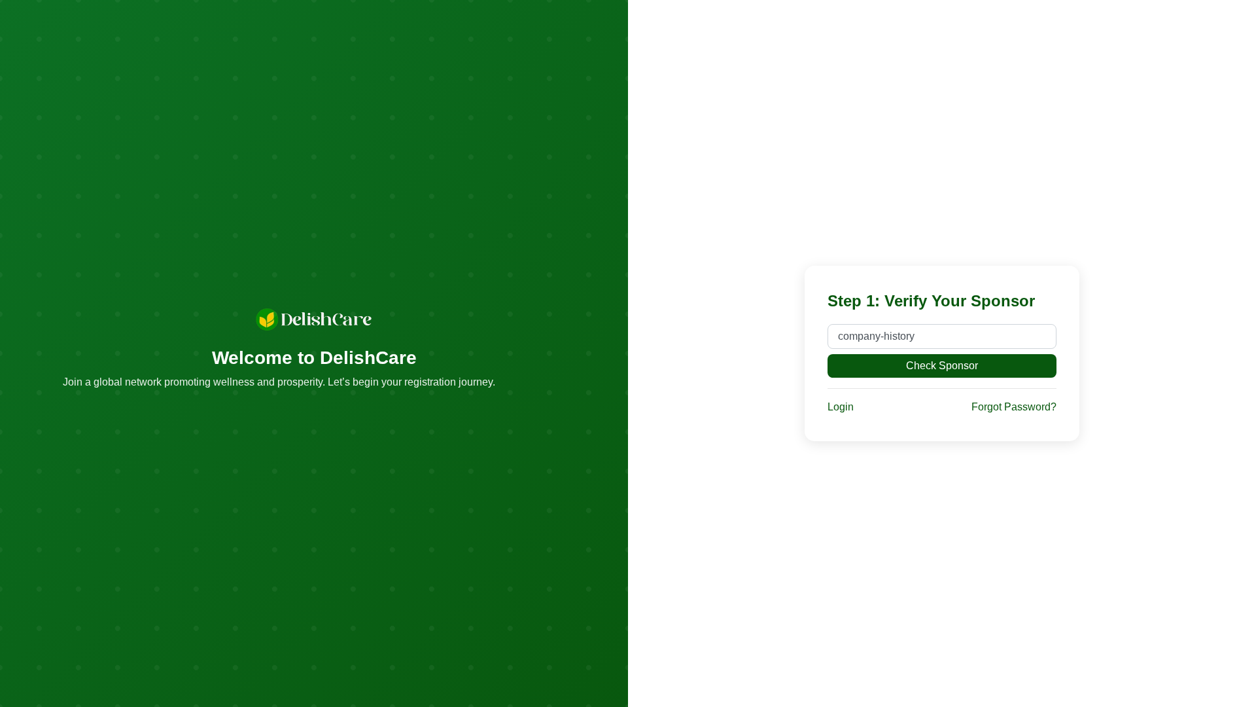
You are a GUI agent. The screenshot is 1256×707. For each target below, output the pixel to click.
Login (841, 406)
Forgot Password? (1013, 406)
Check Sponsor (942, 365)
